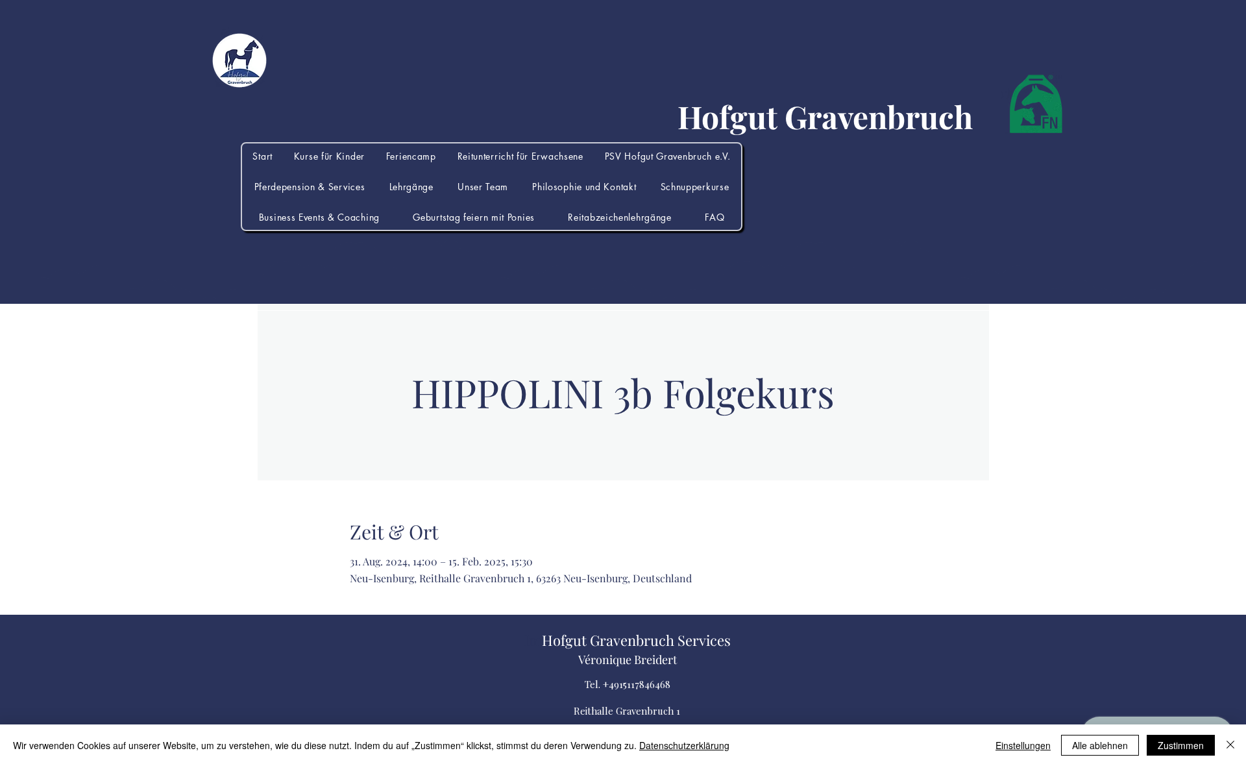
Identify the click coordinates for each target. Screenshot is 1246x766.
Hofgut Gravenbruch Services (636, 640)
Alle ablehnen (1100, 745)
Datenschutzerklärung (684, 745)
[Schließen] (1230, 745)
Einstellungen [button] (1023, 745)
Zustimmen (1181, 745)
